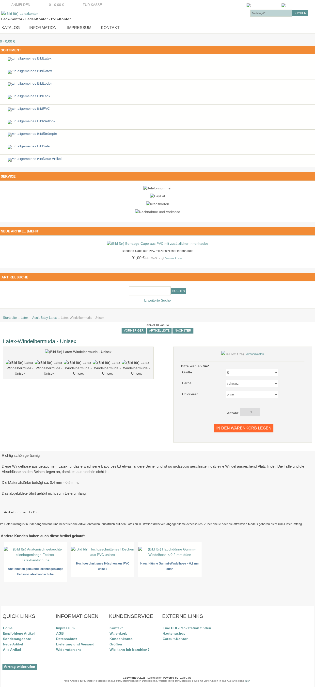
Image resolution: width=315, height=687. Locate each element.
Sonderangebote (17, 639)
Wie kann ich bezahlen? (130, 650)
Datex (47, 71)
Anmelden (20, 5)
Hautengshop (174, 633)
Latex (25, 318)
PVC (46, 108)
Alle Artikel (12, 650)
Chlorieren (190, 394)
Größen (116, 644)
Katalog (10, 27)
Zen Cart (185, 677)
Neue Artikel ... (54, 159)
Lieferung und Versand (75, 644)
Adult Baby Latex (44, 318)
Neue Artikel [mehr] (20, 231)
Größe (187, 372)
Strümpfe (50, 134)
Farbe (186, 383)
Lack (46, 96)
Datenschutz (66, 639)
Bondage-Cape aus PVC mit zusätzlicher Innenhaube (157, 251)
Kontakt (110, 27)
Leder (47, 83)
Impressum (78, 27)
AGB (60, 633)
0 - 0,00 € (55, 5)
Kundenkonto (121, 639)
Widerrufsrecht (68, 650)
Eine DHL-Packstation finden (187, 628)
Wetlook (49, 121)
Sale (46, 146)
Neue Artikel (13, 644)
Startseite (10, 318)
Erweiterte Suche (157, 300)
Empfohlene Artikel (19, 633)
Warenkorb (118, 633)
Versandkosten (174, 258)
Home (8, 628)
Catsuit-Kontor (175, 639)
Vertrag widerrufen (19, 667)
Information (43, 27)
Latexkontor (154, 677)
